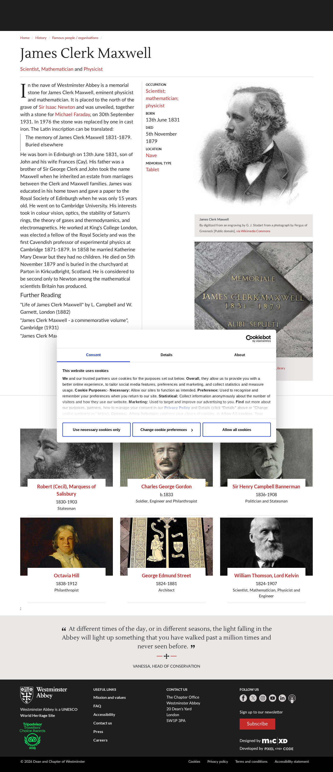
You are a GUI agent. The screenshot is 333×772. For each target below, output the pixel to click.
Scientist (29, 69)
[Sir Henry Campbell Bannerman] (266, 457)
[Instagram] (262, 698)
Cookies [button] (194, 761)
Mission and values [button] (109, 697)
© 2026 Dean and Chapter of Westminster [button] (52, 761)
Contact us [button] (102, 723)
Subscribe (257, 724)
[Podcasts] (292, 698)
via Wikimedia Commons (253, 231)
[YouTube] (272, 698)
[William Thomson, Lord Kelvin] (266, 546)
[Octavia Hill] (66, 546)
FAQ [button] (97, 705)
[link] (275, 741)
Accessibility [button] (104, 714)
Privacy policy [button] (217, 761)
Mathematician (57, 69)
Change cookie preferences (163, 430)
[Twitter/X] (253, 698)
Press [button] (98, 731)
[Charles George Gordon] (166, 457)
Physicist (93, 69)
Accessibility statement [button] (292, 761)
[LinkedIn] (282, 698)
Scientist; (156, 91)
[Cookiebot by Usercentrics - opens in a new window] (249, 338)
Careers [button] (100, 740)
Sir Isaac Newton (57, 107)
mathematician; (162, 98)
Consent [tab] (93, 354)
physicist (155, 105)
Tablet (152, 169)
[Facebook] (243, 698)
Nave (151, 155)
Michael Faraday (72, 114)
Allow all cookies (236, 430)
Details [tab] (167, 354)
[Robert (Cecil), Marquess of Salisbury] (66, 457)
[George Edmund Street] (166, 546)
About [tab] (239, 354)
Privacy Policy (177, 407)
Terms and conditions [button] (251, 761)
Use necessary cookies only (96, 430)
